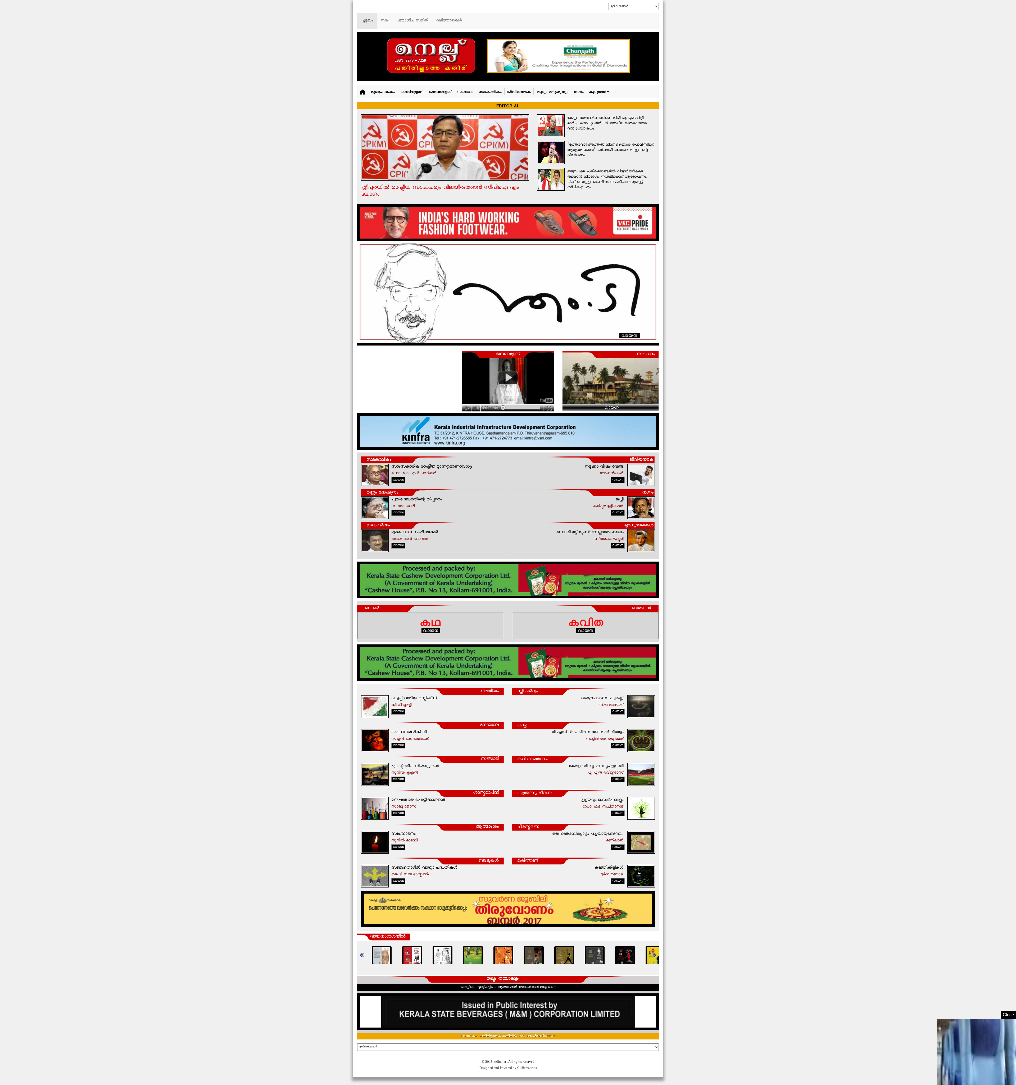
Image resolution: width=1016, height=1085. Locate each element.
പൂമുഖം (367, 20)
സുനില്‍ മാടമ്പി (404, 841)
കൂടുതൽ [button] (597, 92)
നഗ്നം (579, 92)
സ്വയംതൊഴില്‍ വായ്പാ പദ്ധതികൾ (424, 868)
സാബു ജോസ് (403, 807)
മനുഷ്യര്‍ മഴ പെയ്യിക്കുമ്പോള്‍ (418, 800)
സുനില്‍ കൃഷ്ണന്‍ (404, 773)
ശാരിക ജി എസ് (581, 396)
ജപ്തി (619, 499)
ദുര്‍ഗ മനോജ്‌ (612, 875)
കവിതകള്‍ (640, 608)
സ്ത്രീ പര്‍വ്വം (527, 691)
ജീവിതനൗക (519, 92)
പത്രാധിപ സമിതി (412, 20)
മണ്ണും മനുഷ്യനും (552, 92)
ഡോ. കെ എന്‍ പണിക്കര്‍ (413, 473)
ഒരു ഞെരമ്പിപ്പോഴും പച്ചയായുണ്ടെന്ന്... (587, 834)
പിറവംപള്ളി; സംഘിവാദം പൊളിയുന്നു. (604, 370)
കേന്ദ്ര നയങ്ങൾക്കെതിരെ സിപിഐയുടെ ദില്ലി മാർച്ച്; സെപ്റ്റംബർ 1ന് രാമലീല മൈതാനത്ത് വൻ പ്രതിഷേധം (607, 123)
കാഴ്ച (522, 725)
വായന (612, 408)
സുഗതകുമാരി (403, 506)
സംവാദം (465, 92)
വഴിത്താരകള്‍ (449, 20)
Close (1008, 1014)
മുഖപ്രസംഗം (383, 92)
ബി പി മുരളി (401, 705)
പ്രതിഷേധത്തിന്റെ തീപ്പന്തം (416, 499)
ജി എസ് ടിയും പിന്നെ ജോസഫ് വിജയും (587, 732)
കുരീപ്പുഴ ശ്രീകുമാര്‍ (608, 506)
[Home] (362, 91)
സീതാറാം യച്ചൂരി (609, 539)
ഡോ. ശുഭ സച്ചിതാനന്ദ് (603, 807)
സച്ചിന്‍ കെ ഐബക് (410, 739)
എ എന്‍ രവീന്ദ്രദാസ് (605, 773)
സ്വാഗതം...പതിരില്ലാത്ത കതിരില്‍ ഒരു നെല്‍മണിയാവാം (508, 1036)
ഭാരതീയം (489, 691)
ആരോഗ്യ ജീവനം (534, 793)
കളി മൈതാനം (532, 759)
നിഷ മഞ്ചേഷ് (611, 705)
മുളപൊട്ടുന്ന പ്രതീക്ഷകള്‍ (414, 532)
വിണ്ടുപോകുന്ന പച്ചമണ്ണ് (602, 698)
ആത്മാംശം (487, 827)
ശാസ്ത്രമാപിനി (486, 793)
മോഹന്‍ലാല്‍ (611, 473)
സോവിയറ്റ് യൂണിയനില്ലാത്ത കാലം (590, 532)
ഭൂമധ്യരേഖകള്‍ (639, 525)
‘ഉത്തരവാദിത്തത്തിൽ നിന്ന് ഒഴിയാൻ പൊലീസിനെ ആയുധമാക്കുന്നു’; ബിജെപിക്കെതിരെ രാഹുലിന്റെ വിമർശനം (610, 150)
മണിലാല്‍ (614, 841)
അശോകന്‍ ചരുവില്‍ (409, 539)
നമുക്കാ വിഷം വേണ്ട (604, 467)
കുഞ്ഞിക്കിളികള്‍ (609, 868)
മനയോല (489, 725)
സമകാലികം (490, 92)
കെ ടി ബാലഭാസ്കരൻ (410, 875)
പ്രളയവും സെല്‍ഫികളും (601, 800)
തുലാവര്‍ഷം (378, 525)
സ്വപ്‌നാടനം (403, 834)
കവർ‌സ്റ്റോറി (412, 92)
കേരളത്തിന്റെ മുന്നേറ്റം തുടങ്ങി (596, 766)
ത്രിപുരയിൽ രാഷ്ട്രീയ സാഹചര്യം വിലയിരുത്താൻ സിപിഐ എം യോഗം (440, 191)
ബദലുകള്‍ (488, 861)
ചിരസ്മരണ (528, 827)
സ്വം (384, 20)
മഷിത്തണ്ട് (527, 861)
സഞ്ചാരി (490, 759)
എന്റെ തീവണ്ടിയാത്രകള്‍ (415, 766)
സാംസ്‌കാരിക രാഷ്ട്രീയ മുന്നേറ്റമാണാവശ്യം (431, 467)
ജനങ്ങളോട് (440, 92)
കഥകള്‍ (370, 608)
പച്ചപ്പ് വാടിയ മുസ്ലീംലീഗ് (414, 698)
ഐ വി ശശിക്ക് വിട (410, 732)
